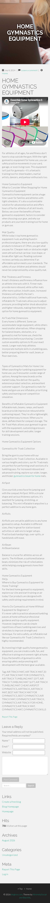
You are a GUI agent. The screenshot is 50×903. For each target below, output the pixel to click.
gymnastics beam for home (27, 475)
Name (5, 740)
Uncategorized (10, 854)
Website (6, 752)
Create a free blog (11, 801)
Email (5, 746)
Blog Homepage (10, 806)
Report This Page (9, 716)
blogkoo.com (17, 894)
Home (5, 73)
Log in (5, 874)
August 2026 (8, 840)
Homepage (7, 811)
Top (21, 888)
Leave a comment (29, 70)
